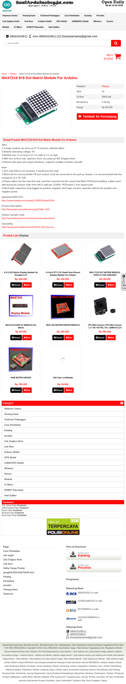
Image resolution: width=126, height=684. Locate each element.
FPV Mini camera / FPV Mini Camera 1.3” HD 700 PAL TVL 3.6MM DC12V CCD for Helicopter (105, 327)
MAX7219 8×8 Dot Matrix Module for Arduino (39, 78)
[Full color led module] (63, 371)
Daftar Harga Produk (14, 568)
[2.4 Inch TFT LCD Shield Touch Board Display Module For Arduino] (63, 258)
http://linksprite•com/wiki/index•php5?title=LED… (27, 209)
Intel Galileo (54, 27)
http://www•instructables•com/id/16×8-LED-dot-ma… (29, 227)
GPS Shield (61, 21)
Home (4, 74)
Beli (28, 285)
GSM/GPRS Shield (80, 21)
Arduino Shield (45, 21)
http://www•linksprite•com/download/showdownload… (29, 218)
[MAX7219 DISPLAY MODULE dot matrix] (21, 316)
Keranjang (8, 581)
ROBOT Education (35, 27)
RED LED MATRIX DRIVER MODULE (63, 325)
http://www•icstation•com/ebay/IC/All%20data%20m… (29, 200)
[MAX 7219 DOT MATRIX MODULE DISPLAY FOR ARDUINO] (105, 266)
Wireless (97, 21)
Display (13, 74)
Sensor (109, 21)
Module (5, 27)
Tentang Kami (28, 15)
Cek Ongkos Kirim (11, 21)
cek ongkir (8, 555)
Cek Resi (28, 21)
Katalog (88, 15)
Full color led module (63, 378)
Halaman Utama (10, 15)
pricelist (100, 15)
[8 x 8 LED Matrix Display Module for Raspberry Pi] (21, 266)
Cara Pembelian (71, 15)
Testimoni (21, 505)
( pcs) (108, 56)
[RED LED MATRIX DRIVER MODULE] (63, 318)
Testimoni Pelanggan (50, 15)
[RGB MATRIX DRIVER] (21, 371)
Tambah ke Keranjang (99, 116)
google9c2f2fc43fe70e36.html (18, 572)
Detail (17, 285)
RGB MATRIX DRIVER (21, 378)
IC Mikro (18, 27)
